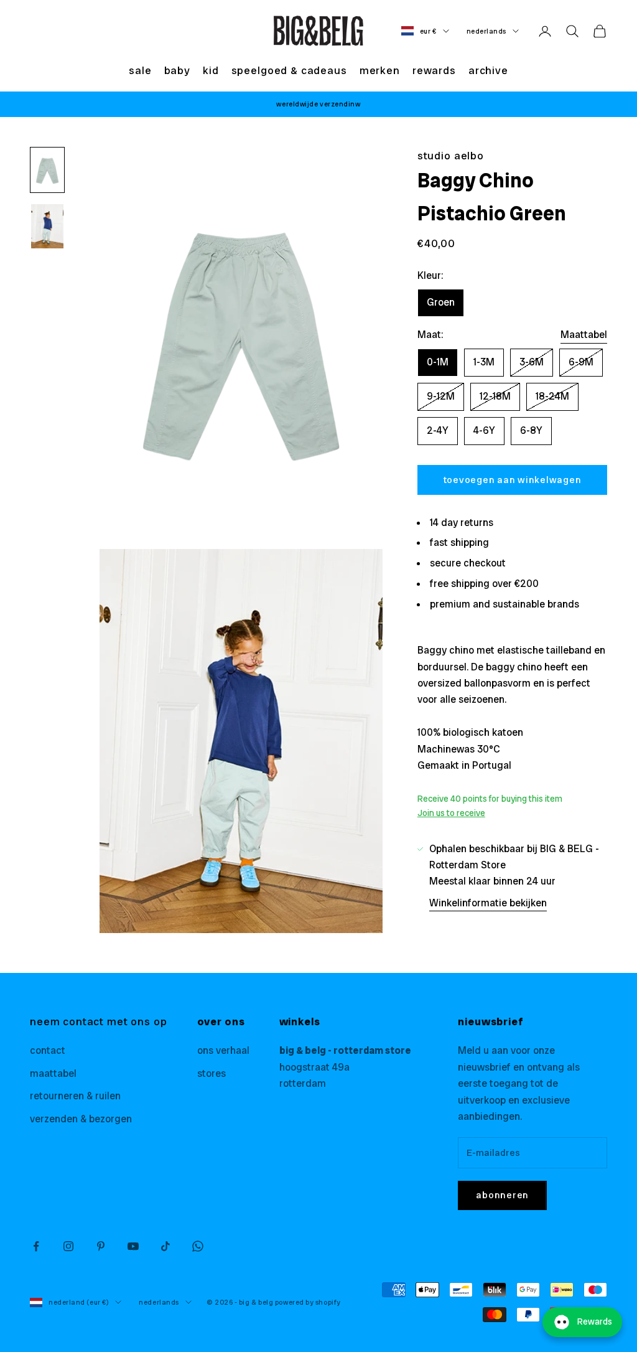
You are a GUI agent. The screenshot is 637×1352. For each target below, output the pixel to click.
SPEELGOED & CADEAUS (289, 70)
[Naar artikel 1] (47, 170)
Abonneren (502, 1195)
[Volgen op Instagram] (68, 1246)
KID (211, 70)
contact (47, 1050)
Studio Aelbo (450, 155)
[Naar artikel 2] (47, 226)
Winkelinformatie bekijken (488, 902)
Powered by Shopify (308, 1302)
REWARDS (434, 70)
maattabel (53, 1073)
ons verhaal (223, 1050)
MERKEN (380, 70)
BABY (177, 70)
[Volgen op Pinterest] (101, 1246)
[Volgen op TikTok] (165, 1246)
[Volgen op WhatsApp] (198, 1246)
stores (211, 1073)
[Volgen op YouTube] (133, 1246)
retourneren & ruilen (75, 1095)
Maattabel (583, 334)
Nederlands (487, 31)
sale (140, 70)
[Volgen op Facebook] (36, 1246)
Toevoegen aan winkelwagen (513, 480)
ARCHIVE (488, 70)
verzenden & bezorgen (81, 1118)
